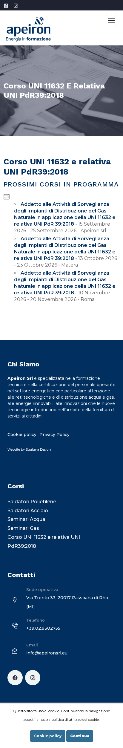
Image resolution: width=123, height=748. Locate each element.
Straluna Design (38, 449)
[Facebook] (15, 677)
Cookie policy (47, 736)
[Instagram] (32, 677)
